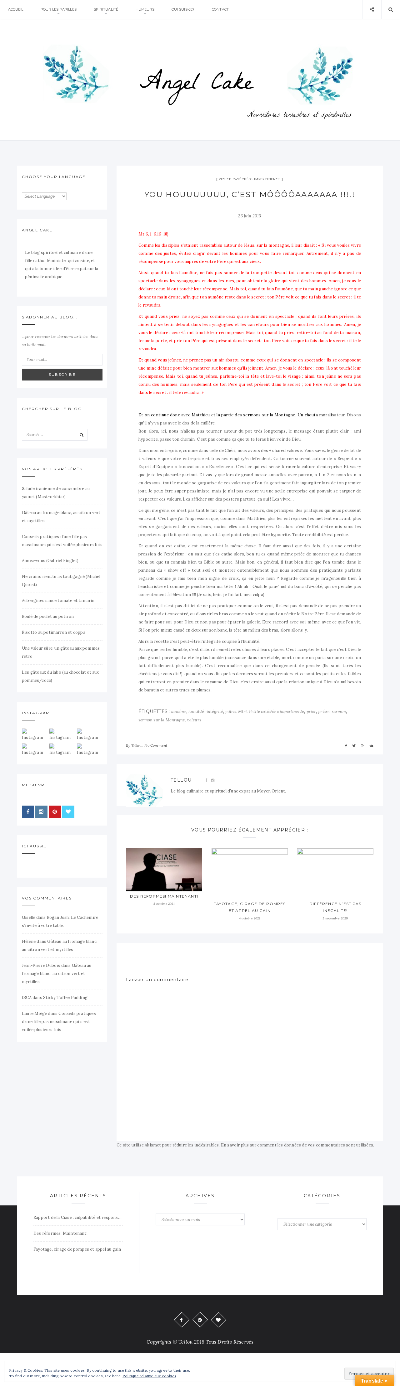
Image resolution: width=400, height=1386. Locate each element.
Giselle (28, 917)
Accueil (15, 9)
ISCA (27, 997)
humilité (196, 711)
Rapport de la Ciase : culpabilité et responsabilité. (78, 1217)
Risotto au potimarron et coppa (53, 632)
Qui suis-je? (183, 9)
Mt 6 (242, 711)
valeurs (194, 720)
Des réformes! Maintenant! (164, 896)
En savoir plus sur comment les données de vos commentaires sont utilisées (297, 1145)
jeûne (230, 711)
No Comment (155, 745)
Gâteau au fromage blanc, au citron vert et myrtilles (56, 973)
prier (311, 711)
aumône (178, 711)
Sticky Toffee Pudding (65, 997)
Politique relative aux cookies (149, 1376)
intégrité (215, 711)
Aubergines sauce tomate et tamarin (58, 600)
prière (323, 711)
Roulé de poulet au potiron (48, 616)
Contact (220, 9)
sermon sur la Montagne (161, 720)
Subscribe (62, 374)
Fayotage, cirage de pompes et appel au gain (77, 1249)
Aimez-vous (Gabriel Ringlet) (50, 560)
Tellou (136, 745)
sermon (339, 711)
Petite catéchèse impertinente (249, 179)
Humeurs (145, 9)
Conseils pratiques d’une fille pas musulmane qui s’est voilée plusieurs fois (59, 1021)
